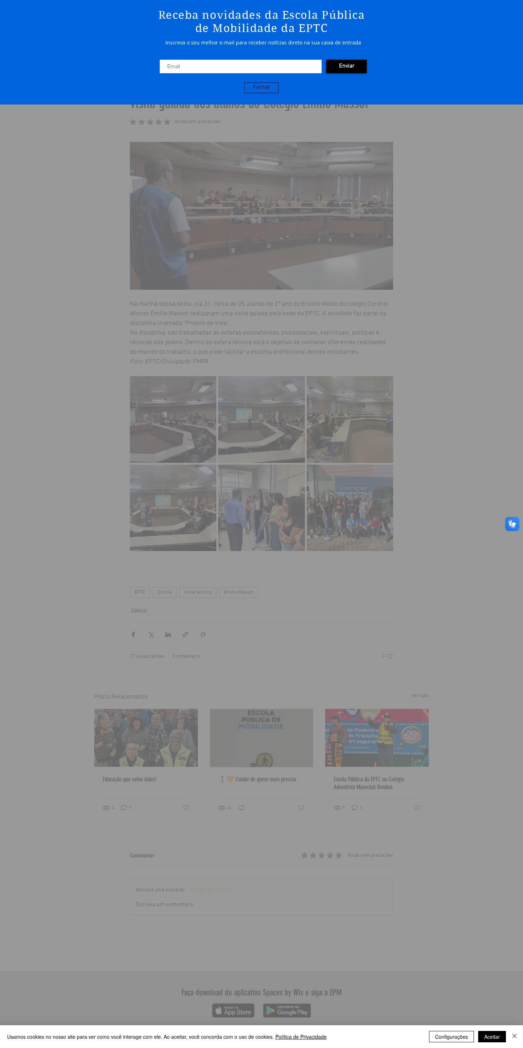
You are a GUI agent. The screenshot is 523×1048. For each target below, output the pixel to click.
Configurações (451, 1036)
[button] (261, 87)
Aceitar (492, 1036)
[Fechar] (514, 1036)
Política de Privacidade (301, 1036)
